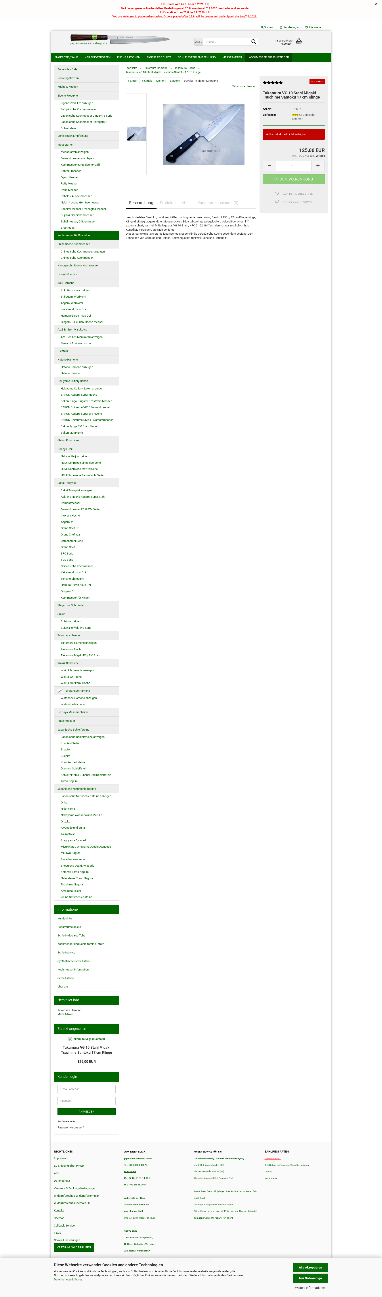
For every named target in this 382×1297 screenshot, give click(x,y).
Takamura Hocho (71, 649)
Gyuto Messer (69, 177)
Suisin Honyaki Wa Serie (76, 627)
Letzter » (175, 80)
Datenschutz (62, 1180)
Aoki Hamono (65, 283)
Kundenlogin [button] (290, 27)
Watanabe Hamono (77, 690)
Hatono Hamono (67, 359)
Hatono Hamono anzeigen (77, 367)
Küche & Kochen (128, 57)
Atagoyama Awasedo (74, 840)
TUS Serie (67, 559)
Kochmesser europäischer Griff (80, 164)
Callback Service (64, 1225)
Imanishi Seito (71, 743)
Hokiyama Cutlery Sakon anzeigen (82, 388)
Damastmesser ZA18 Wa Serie (80, 509)
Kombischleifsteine (73, 762)
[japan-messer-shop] (121, 39)
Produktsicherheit (175, 202)
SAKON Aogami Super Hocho (79, 394)
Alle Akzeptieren (310, 1267)
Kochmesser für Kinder (75, 597)
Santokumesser (71, 171)
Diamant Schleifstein (74, 768)
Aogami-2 (67, 522)
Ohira (64, 802)
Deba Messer (69, 190)
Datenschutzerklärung (68, 1279)
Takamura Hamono (244, 86)
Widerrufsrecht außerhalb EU (72, 1203)
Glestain (62, 351)
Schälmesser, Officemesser (78, 221)
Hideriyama (68, 808)
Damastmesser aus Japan (77, 158)
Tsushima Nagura (72, 884)
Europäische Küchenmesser (78, 109)
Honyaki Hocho (66, 274)
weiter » (161, 80)
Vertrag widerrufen (74, 1247)
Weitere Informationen (310, 1287)
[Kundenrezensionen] (273, 84)
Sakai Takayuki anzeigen (76, 490)
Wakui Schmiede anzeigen (77, 670)
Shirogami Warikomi (73, 296)
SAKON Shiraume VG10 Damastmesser (85, 407)
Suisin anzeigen (70, 621)
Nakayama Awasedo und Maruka (81, 815)
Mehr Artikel (65, 1014)
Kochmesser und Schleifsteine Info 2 (80, 944)
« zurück (146, 80)
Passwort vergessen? (70, 1127)
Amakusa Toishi (71, 891)
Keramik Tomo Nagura (75, 872)
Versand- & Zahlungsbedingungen (75, 1188)
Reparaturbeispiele (69, 927)
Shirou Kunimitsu (68, 440)
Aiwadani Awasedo (73, 859)
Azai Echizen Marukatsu (72, 329)
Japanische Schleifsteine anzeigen (83, 737)
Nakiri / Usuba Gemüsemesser (80, 202)
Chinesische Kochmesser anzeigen (83, 251)
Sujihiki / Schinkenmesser (77, 215)
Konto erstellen (66, 1121)
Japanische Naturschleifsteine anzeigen (86, 796)
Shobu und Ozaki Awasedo (77, 865)
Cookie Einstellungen (67, 1240)
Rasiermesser (66, 720)
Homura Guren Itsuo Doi (76, 315)
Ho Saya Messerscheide (72, 712)
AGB (56, 1173)
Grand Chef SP (70, 528)
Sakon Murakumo (72, 432)
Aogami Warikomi (72, 303)
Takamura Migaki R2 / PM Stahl (80, 655)
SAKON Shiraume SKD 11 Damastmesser (87, 420)
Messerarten (232, 57)
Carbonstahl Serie (72, 541)
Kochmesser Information (73, 969)
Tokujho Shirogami (72, 578)
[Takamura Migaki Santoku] (203, 133)
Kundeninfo (64, 918)
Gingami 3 (67, 591)
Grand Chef (68, 547)
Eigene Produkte (159, 57)
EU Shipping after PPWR (69, 1165)
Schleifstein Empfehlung (197, 57)
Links (57, 1233)
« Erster (132, 80)
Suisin (61, 614)
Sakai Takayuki (66, 482)
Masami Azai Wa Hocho (76, 343)
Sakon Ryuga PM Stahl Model (79, 426)
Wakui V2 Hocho (71, 676)
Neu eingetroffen (97, 57)
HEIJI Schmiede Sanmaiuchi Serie (82, 475)
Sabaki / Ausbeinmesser (76, 196)
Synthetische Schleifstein (73, 961)
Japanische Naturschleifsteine (76, 788)
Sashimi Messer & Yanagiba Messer (83, 209)
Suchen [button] (268, 27)
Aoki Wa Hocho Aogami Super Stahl (83, 496)
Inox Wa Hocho (70, 515)
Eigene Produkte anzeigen (77, 103)
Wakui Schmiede (68, 663)
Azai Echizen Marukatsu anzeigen (82, 337)
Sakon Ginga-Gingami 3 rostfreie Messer (86, 401)
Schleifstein (68, 128)
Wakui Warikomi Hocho (75, 683)
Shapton (66, 749)
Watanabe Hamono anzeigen (79, 698)
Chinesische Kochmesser (73, 244)
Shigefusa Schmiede (70, 605)
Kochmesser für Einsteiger (268, 57)
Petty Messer (69, 183)
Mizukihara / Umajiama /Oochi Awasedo (86, 846)
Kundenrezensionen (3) (217, 202)
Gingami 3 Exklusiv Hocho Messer (82, 322)
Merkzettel (314, 27)
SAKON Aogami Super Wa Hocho (81, 413)
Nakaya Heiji (65, 449)
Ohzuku (65, 821)
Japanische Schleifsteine (73, 729)
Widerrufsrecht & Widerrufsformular (76, 1195)
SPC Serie (67, 553)
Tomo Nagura (69, 781)
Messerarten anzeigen (75, 152)
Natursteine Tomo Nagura (77, 878)
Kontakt (59, 1210)
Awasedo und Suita (73, 827)
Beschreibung (141, 202)
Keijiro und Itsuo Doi (73, 309)
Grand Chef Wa (70, 534)
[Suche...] (254, 42)
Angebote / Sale (66, 57)
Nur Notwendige (310, 1278)
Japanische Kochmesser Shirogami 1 (84, 121)
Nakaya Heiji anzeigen (74, 456)
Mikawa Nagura (70, 853)
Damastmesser (70, 503)
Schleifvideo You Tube (71, 935)
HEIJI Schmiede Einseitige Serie (81, 462)
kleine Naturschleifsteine (76, 897)
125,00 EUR (86, 1062)
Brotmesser (68, 227)
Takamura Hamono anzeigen (79, 642)
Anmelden (87, 1111)
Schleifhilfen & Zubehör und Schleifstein (86, 775)
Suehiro (65, 756)
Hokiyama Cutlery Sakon (72, 381)
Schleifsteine (65, 978)
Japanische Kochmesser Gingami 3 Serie (86, 115)
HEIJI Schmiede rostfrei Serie (79, 469)
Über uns (63, 986)
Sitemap (59, 1218)
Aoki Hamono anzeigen (75, 290)
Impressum (61, 1158)
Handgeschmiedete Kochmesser (78, 265)
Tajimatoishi (68, 834)
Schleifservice (66, 952)
